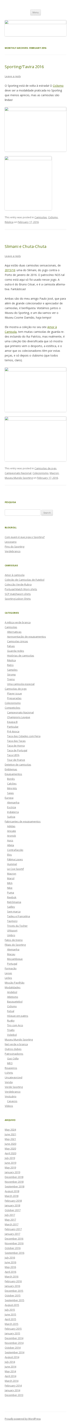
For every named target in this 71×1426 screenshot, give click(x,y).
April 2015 (10, 1319)
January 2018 (12, 1205)
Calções (12, 783)
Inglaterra (13, 812)
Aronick (11, 835)
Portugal (12, 963)
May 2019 (10, 1167)
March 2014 (11, 1381)
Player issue (14, 693)
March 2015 (11, 1324)
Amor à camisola (14, 575)
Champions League (18, 717)
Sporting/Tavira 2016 (24, 66)
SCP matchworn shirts (18, 594)
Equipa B (12, 722)
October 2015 (13, 1295)
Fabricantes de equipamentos (23, 821)
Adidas (11, 826)
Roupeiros (11, 1068)
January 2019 (12, 1172)
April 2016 (10, 1272)
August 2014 (12, 1357)
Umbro (11, 935)
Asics (10, 840)
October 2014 (13, 1347)
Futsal (10, 1011)
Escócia (11, 807)
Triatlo (11, 1030)
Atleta (10, 845)
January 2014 (12, 1390)
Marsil (10, 878)
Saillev (11, 907)
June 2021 (10, 1134)
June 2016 (10, 1262)
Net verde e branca (16, 1044)
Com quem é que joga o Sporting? (25, 537)
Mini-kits (12, 788)
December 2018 (14, 1177)
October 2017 (13, 1210)
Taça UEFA (13, 755)
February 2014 (13, 1385)
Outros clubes (13, 1049)
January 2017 (12, 1234)
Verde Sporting (14, 1087)
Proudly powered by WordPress (23, 1418)
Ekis (9, 854)
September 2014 (14, 1352)
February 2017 (13, 1229)
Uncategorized (13, 1077)
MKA (9, 883)
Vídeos (9, 1106)
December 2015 (14, 1290)
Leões (8, 978)
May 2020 (10, 1148)
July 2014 (10, 1362)
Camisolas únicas (17, 641)
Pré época (13, 731)
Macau (11, 954)
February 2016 (13, 1281)
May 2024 (10, 1129)
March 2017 (11, 1224)
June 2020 (10, 1144)
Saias (10, 793)
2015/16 (10, 270)
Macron (54, 473)
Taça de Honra (16, 745)
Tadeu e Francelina (18, 916)
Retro (10, 665)
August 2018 (12, 1191)
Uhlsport (12, 930)
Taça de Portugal (17, 750)
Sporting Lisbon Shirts (18, 598)
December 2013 (14, 1395)
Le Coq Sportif (15, 869)
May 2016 (10, 1267)
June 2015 (10, 1314)
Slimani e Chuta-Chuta (25, 246)
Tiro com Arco (15, 1025)
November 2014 (14, 1343)
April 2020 (10, 1153)
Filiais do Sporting (15, 944)
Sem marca (14, 911)
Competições (12, 707)
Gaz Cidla (13, 1058)
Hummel (12, 864)
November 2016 (14, 1243)
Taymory (12, 921)
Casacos (12, 1101)
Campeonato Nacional (18, 473)
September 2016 (14, 1253)
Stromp (11, 674)
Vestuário (10, 1096)
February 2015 (13, 1328)
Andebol (12, 992)
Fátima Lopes (15, 859)
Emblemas (11, 769)
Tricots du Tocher (17, 925)
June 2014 (10, 1366)
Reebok (11, 897)
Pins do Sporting (14, 546)
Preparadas (14, 698)
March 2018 (11, 1196)
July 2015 (10, 1309)
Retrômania (14, 902)
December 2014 (14, 1338)
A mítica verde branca (18, 622)
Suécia (11, 816)
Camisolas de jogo (45, 468)
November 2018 (14, 1181)
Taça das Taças (16, 741)
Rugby (11, 1020)
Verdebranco (13, 551)
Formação (11, 968)
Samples (12, 670)
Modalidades (13, 987)
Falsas (11, 646)
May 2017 (10, 1219)
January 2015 (12, 1333)
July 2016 (10, 1257)
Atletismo (12, 997)
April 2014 (10, 1376)
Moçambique (15, 959)
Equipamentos (13, 774)
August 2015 (12, 1305)
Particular (13, 726)
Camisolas (41, 217)
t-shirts (9, 1072)
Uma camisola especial (21, 684)
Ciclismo (58, 85)
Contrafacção (15, 850)
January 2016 (12, 1286)
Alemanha (13, 802)
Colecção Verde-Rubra (18, 584)
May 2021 (10, 1139)
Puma (10, 892)
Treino (11, 679)
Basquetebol (14, 1001)
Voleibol (12, 1035)
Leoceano (11, 542)
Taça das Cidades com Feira (23, 736)
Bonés (11, 779)
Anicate (11, 831)
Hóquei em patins (17, 1016)
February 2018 (13, 1200)
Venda (9, 1082)
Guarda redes (15, 651)
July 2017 (10, 1215)
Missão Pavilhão (14, 982)
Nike (9, 888)
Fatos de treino (14, 940)
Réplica (9, 222)
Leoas (8, 973)
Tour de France (16, 760)
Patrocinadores (14, 1053)
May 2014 (10, 1371)
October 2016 (13, 1248)
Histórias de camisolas (20, 655)
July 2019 (10, 1158)
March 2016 (11, 1276)
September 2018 (14, 1186)
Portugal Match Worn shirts (21, 589)
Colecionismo (41, 473)
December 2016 (14, 1238)
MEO (10, 1063)
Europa (9, 798)
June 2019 (10, 1163)
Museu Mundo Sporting (19, 478)
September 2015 (14, 1300)
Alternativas (14, 632)
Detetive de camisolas (18, 764)
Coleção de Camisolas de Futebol (24, 579)
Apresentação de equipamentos (26, 636)
